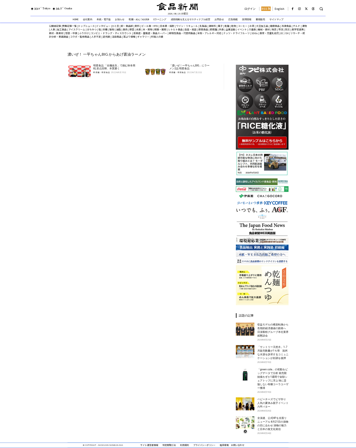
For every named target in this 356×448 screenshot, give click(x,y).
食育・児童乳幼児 (269, 33)
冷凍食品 (286, 26)
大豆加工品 (262, 26)
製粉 (111, 29)
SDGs (255, 33)
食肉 (125, 29)
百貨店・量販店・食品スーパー (150, 33)
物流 (274, 29)
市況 (280, 29)
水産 (138, 29)
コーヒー (243, 26)
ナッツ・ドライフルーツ (236, 33)
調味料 (212, 26)
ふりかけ (84, 33)
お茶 (251, 26)
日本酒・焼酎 (167, 26)
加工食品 (62, 29)
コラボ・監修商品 (79, 36)
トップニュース (86, 26)
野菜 (131, 29)
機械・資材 (264, 29)
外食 (221, 29)
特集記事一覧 (69, 26)
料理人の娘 (157, 36)
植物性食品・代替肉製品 (182, 33)
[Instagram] (299, 8)
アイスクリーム (76, 29)
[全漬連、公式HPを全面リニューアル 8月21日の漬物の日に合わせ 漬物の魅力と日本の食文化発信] (245, 422)
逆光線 (106, 36)
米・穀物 (147, 29)
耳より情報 (129, 36)
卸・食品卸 (126, 26)
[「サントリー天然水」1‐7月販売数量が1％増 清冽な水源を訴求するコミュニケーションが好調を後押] (245, 351)
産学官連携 (298, 29)
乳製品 (203, 26)
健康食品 (275, 26)
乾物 (233, 26)
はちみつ (92, 29)
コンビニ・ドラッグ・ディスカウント (111, 33)
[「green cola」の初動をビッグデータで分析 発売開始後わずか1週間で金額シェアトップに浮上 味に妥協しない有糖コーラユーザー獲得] (245, 374)
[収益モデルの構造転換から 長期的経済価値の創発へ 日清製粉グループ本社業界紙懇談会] (245, 329)
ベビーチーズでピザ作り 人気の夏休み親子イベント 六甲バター (273, 403)
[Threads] (313, 8)
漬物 (304, 26)
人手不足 (96, 36)
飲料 (137, 26)
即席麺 (213, 29)
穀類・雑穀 (160, 29)
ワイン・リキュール (187, 26)
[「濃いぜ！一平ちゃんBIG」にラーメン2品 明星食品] (155, 72)
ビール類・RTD (149, 26)
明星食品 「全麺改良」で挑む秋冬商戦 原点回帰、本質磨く (114, 67)
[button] (321, 8)
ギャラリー (143, 36)
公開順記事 (55, 26)
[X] (306, 8)
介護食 (252, 29)
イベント (242, 29)
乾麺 (227, 26)
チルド (296, 26)
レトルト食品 (175, 29)
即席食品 (203, 29)
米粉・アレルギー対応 (209, 33)
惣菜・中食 (71, 33)
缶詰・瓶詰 (190, 29)
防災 (287, 29)
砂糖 (105, 29)
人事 (52, 29)
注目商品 (116, 36)
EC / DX (285, 33)
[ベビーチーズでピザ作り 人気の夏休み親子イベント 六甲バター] (245, 403)
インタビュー (103, 26)
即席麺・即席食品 (101, 72)
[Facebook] (292, 8)
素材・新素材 (56, 33)
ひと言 (115, 26)
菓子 (220, 26)
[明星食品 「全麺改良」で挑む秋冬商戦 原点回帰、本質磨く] (79, 72)
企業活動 (230, 29)
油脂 (118, 29)
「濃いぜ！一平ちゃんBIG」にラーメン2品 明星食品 (189, 67)
